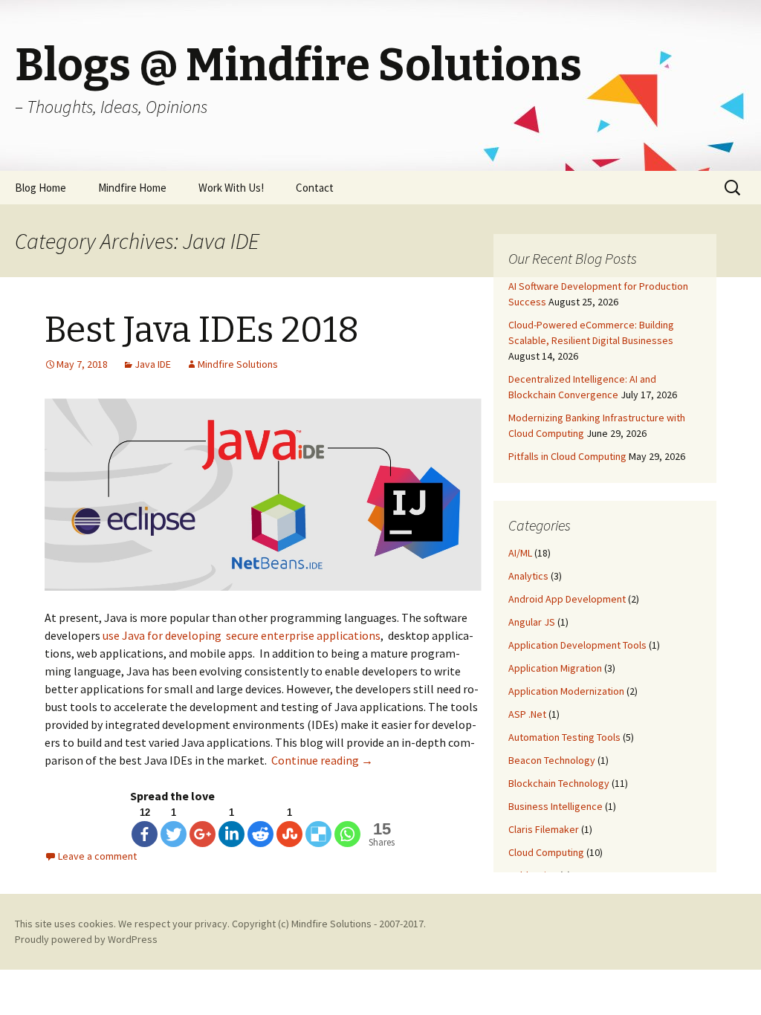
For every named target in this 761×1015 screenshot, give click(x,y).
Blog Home (40, 188)
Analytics (528, 576)
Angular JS (531, 622)
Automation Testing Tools (564, 737)
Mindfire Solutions (238, 364)
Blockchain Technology (558, 783)
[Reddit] (260, 834)
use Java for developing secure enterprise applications (241, 635)
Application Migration (555, 668)
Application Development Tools (577, 645)
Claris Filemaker (543, 829)
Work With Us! (231, 188)
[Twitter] (174, 834)
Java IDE (153, 364)
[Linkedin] (231, 834)
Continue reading (322, 760)
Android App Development (567, 599)
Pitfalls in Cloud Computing (567, 456)
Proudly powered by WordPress (86, 939)
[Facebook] (145, 834)
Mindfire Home (132, 188)
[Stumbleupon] (289, 834)
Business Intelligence (555, 806)
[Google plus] (203, 834)
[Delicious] (318, 834)
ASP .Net (527, 714)
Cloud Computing (546, 852)
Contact (315, 188)
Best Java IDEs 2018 (202, 329)
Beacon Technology (551, 760)
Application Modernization (566, 691)
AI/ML (520, 553)
